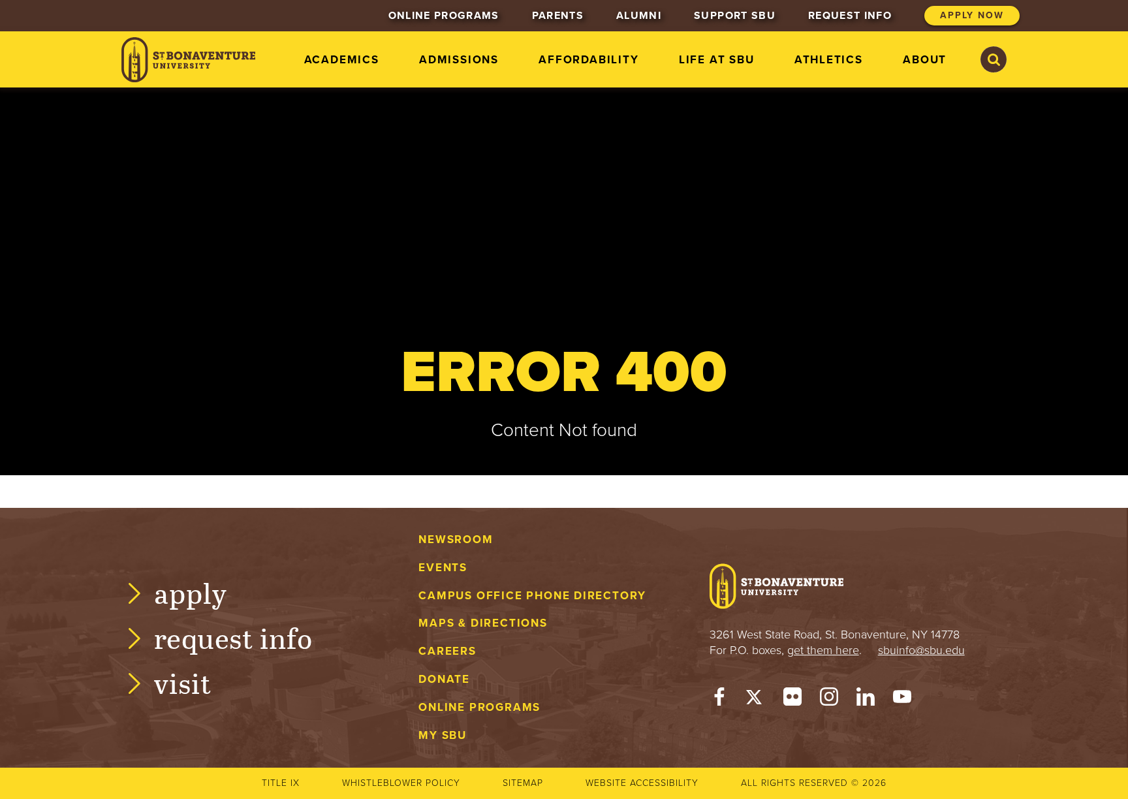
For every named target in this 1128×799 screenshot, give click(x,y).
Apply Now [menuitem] (972, 15)
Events (442, 567)
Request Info (233, 637)
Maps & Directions (482, 623)
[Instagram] (829, 699)
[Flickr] (792, 699)
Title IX (281, 783)
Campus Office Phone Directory (532, 596)
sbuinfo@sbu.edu (921, 650)
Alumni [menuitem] (638, 15)
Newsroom (455, 539)
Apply (190, 592)
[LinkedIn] (865, 699)
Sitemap (523, 783)
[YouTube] (902, 699)
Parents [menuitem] (558, 15)
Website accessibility (642, 783)
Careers (447, 651)
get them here (823, 650)
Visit (183, 682)
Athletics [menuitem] (828, 59)
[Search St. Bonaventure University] (993, 59)
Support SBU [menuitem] (735, 15)
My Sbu (442, 735)
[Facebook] (719, 699)
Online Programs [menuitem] (443, 15)
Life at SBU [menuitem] (717, 59)
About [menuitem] (925, 59)
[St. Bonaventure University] (188, 59)
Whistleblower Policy (401, 783)
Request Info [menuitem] (850, 15)
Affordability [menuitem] (588, 59)
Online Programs (479, 707)
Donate (444, 679)
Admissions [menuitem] (459, 59)
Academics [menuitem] (341, 59)
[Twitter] (756, 699)
